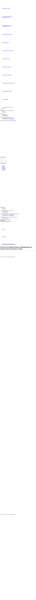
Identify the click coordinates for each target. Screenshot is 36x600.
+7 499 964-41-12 (11, 215)
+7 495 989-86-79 (11, 214)
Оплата (3, 166)
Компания (3, 168)
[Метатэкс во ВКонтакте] (9, 219)
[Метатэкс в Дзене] (1, 219)
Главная (3, 229)
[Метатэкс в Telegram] (5, 219)
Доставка (3, 167)
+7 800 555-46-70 (5, 115)
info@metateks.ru (13, 120)
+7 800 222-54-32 (5, 212)
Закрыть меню (3, 220)
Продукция (4, 236)
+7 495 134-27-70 (5, 114)
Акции (3, 165)
